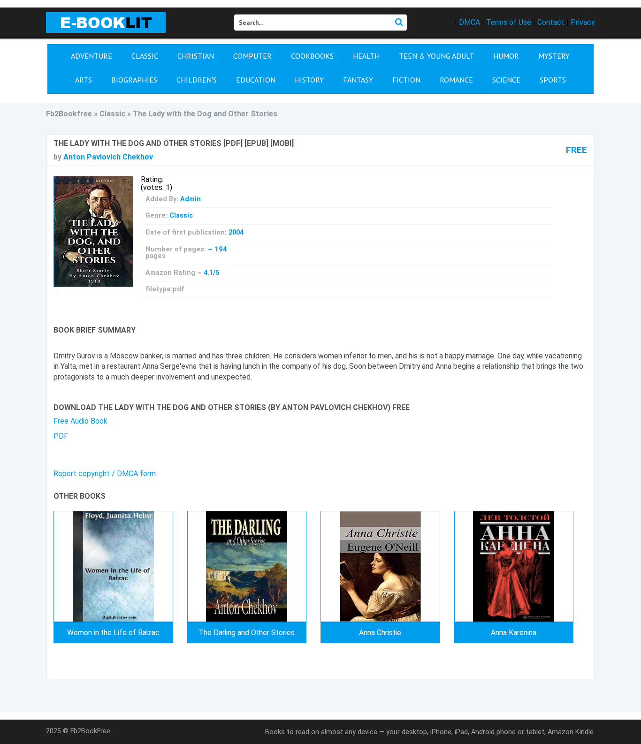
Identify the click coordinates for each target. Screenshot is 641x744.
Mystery (554, 56)
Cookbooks (312, 56)
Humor (506, 56)
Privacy (583, 22)
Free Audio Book (80, 421)
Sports (553, 79)
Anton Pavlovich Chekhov (108, 156)
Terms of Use (508, 22)
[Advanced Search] (398, 22)
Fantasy (358, 79)
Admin (190, 199)
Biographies (134, 79)
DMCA (469, 22)
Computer (252, 56)
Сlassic (144, 56)
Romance (456, 79)
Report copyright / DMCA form (104, 473)
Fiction (406, 79)
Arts (83, 79)
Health (366, 56)
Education (255, 79)
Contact (551, 22)
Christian (195, 56)
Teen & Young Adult (436, 56)
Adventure (91, 56)
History (309, 79)
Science (506, 79)
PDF (60, 436)
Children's (196, 79)
